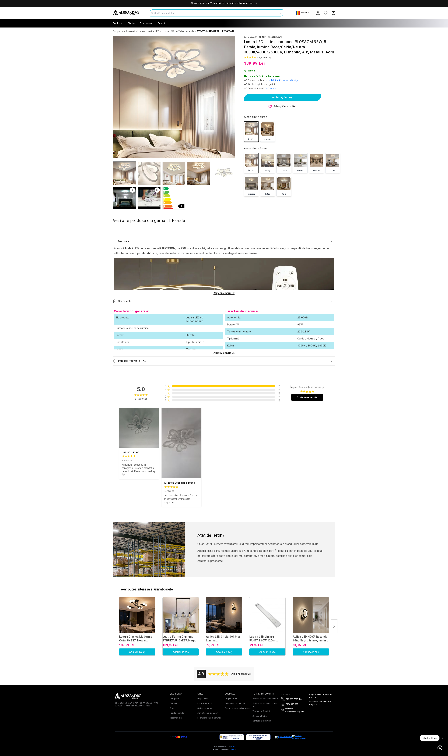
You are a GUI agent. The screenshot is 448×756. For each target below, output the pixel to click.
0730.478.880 (292, 704)
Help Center (202, 698)
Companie (174, 698)
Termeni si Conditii (261, 711)
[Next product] (334, 626)
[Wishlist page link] (325, 13)
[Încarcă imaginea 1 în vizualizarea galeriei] (124, 173)
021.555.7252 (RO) (294, 699)
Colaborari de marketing (236, 703)
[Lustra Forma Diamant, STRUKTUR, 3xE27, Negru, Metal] (181, 615)
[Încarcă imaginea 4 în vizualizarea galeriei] (198, 173)
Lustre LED (153, 31)
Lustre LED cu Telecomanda (178, 31)
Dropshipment (231, 698)
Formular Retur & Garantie (209, 718)
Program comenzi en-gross (237, 708)
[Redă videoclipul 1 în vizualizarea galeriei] (124, 198)
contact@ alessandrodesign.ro (294, 710)
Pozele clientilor (177, 713)
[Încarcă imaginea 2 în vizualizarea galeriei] (149, 173)
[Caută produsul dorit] (280, 13)
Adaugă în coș (137, 652)
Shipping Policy (260, 716)
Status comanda (205, 708)
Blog (172, 708)
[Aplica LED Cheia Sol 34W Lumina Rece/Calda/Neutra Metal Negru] (224, 615)
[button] (224, 241)
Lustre (141, 31)
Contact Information (262, 721)
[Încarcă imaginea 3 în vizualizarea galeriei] (174, 173)
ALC (232, 747)
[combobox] (216, 12)
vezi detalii (270, 88)
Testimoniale (176, 718)
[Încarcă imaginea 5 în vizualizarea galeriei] (223, 173)
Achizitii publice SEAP (207, 713)
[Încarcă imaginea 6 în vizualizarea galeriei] (174, 198)
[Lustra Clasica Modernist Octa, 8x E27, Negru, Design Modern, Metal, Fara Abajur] (137, 615)
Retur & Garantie (204, 703)
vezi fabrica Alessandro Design (282, 80)
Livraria (233, 749)
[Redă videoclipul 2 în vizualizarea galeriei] (149, 198)
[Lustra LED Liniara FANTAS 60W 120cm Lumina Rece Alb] (267, 615)
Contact (173, 703)
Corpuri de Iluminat (124, 31)
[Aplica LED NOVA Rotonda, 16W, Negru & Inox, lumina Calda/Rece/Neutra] (311, 615)
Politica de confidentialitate (265, 698)
